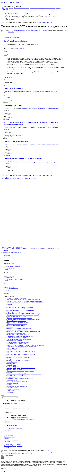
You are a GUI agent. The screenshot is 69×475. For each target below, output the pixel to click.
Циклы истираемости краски (14, 88)
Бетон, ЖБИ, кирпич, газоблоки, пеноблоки (20, 307)
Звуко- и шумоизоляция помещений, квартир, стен (22, 346)
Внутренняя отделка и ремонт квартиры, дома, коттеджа (23, 313)
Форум (6, 257)
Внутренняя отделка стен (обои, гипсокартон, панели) (23, 315)
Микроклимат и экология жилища (17, 324)
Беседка (9, 384)
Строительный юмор (13, 389)
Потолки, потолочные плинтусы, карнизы (19, 318)
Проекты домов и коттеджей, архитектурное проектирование (25, 301)
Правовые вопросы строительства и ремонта (20, 378)
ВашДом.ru (7, 255)
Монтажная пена (12, 349)
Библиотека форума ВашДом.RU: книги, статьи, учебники (24, 374)
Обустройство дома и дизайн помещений (19, 328)
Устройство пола (12, 305)
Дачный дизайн (11, 365)
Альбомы (6, 269)
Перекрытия (10, 304)
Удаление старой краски (13, 105)
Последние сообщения (13, 266)
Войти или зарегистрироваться (12, 2)
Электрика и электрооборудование (17, 337)
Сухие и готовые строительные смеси (18, 342)
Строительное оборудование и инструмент (19, 357)
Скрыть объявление (9, 19)
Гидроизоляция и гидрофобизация (17, 343)
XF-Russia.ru (9, 455)
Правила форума (9, 437)
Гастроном (10, 392)
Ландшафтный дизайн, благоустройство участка (21, 368)
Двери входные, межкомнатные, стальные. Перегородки (23, 319)
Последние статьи (12, 288)
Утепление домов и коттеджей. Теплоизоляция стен (22, 309)
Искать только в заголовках (18, 400)
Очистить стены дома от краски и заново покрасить (23, 158)
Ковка (9, 356)
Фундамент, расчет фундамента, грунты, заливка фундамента (25, 302)
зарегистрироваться (25, 14)
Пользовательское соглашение (12, 444)
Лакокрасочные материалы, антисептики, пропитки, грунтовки (28, 30)
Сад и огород (11, 363)
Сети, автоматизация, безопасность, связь (19, 339)
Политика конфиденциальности (13, 446)
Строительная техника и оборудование (18, 360)
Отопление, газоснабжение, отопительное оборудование (23, 331)
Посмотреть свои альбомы (15, 279)
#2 (4, 79)
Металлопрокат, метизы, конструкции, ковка (20, 352)
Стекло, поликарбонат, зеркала (16, 325)
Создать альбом (11, 277)
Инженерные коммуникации (15, 330)
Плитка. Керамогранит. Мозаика (16, 321)
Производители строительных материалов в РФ (21, 354)
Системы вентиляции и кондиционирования (20, 336)
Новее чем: (5, 411)
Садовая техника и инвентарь (15, 369)
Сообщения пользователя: (9, 403)
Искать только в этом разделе (19, 417)
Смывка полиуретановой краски (16, 141)
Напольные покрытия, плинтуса (16, 316)
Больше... (8, 430)
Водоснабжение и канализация (16, 333)
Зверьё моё (10, 390)
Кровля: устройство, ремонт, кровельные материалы (22, 312)
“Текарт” (47, 450)
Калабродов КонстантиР (13, 41)
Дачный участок (12, 362)
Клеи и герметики (12, 348)
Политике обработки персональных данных (28, 465)
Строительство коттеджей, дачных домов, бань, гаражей (23, 299)
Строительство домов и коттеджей (17, 298)
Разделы (6, 290)
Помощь (6, 447)
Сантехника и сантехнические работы (18, 334)
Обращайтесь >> (23, 18)
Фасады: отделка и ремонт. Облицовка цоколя (20, 310)
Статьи (6, 280)
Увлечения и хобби (12, 387)
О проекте (7, 441)
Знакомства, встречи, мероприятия (17, 386)
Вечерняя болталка (12, 383)
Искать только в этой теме (18, 415)
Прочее (9, 372)
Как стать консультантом (8, 35)
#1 (4, 50)
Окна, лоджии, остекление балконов (17, 322)
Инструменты (11, 359)
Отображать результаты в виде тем (24, 419)
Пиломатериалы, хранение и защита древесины (21, 351)
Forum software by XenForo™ (16, 453)
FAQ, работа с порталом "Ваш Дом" (17, 381)
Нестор (6, 144)
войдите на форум (47, 22)
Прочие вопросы (12, 380)
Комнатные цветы (12, 366)
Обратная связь (8, 435)
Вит (5, 55)
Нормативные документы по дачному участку (20, 371)
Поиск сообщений (12, 265)
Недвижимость (11, 377)
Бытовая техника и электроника (16, 375)
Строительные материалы (14, 340)
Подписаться (11, 268)
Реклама (6, 438)
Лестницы (10, 327)
